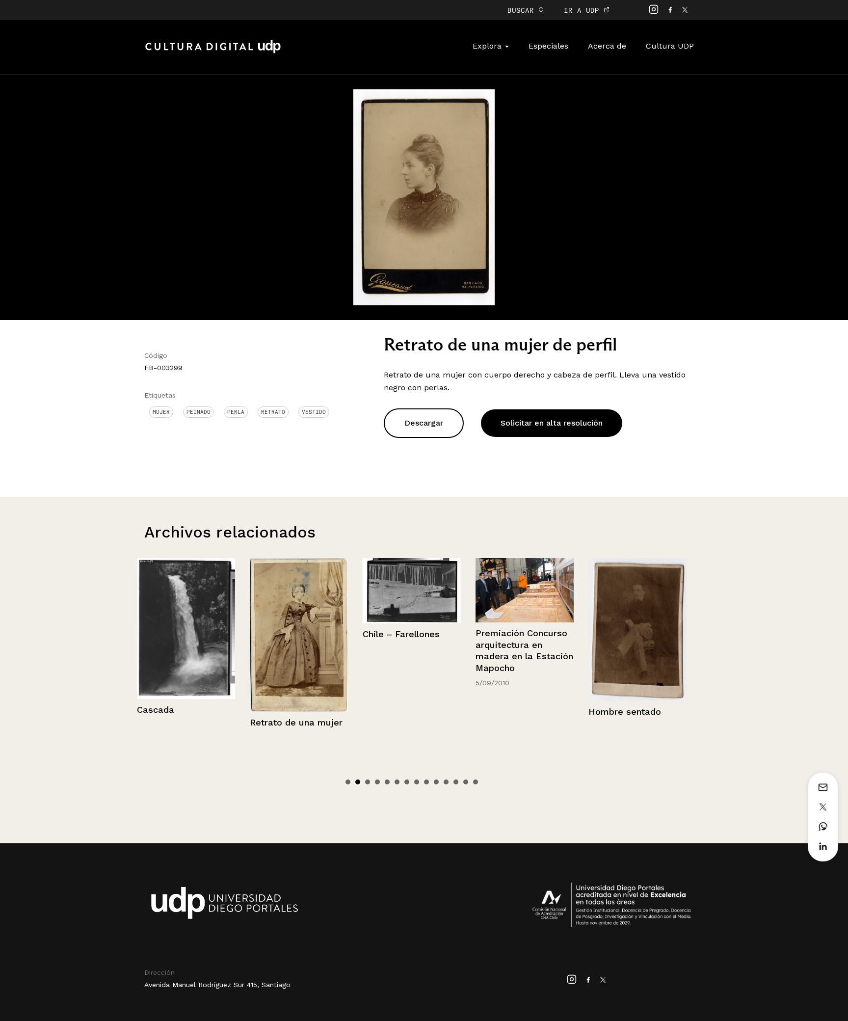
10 (436, 781)
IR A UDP (584, 10)
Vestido (314, 411)
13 (465, 781)
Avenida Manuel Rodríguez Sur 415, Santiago (217, 985)
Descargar (423, 423)
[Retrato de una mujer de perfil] (423, 196)
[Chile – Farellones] (299, 590)
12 (455, 781)
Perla (235, 411)
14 (475, 781)
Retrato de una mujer (183, 722)
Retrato (273, 411)
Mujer (161, 411)
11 (446, 781)
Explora (488, 46)
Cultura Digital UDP (213, 52)
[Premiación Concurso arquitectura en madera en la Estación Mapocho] (412, 590)
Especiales (548, 46)
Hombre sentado (512, 711)
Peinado (198, 411)
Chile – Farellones (288, 634)
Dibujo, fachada (623, 646)
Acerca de (607, 46)
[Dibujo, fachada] (638, 597)
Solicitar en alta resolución (552, 423)
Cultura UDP (670, 46)
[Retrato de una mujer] (186, 635)
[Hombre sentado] (525, 629)
